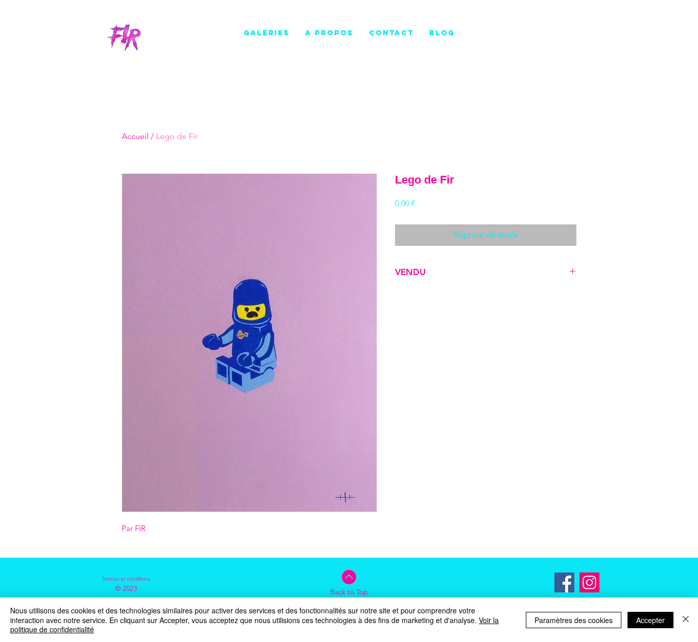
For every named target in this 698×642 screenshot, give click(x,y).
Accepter (650, 620)
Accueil (135, 136)
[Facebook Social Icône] (564, 582)
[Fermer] (686, 620)
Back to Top (349, 592)
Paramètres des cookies (573, 620)
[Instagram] (589, 582)
